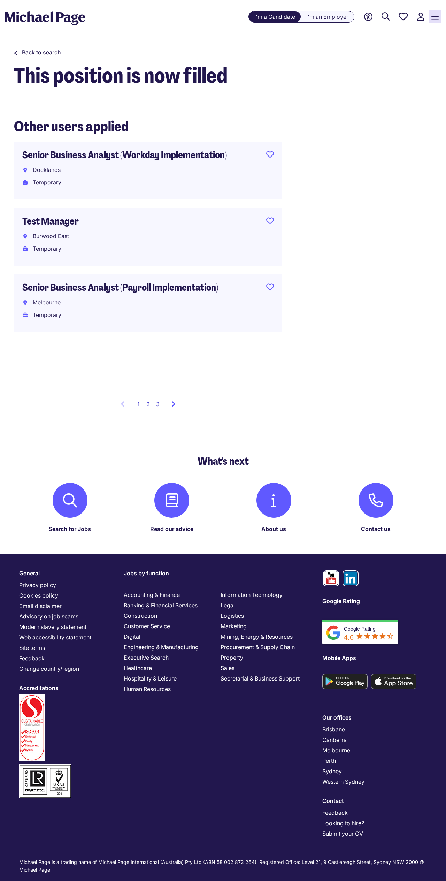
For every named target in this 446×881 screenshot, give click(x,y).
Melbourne (336, 750)
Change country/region (49, 668)
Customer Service (147, 626)
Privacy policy (37, 585)
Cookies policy (38, 595)
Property (232, 657)
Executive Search (146, 657)
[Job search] (386, 17)
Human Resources (147, 688)
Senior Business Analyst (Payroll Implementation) (120, 287)
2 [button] (148, 404)
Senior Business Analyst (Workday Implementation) (124, 155)
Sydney (332, 771)
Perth (329, 760)
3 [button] (158, 404)
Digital (132, 636)
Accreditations (39, 687)
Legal (228, 605)
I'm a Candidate (274, 16)
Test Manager (50, 221)
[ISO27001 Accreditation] (45, 767)
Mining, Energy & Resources (257, 636)
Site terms (32, 647)
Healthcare (138, 667)
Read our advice (171, 528)
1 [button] (140, 406)
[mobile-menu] (435, 16)
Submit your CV (342, 833)
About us (273, 528)
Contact (333, 800)
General (29, 573)
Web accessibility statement (55, 637)
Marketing (234, 626)
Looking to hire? (343, 823)
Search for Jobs (70, 528)
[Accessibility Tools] (368, 17)
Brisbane (333, 729)
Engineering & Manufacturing (161, 647)
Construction (140, 615)
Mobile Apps (339, 657)
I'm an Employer (327, 16)
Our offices (337, 717)
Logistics (232, 615)
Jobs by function (146, 573)
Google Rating (341, 601)
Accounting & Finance (152, 594)
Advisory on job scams (48, 616)
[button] (37, 52)
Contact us (376, 528)
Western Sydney (343, 781)
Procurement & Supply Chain (258, 647)
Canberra (334, 739)
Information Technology (252, 594)
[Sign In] (420, 17)
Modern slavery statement (52, 626)
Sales (227, 667)
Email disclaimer (40, 605)
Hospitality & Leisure (150, 678)
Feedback (32, 658)
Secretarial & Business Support (260, 678)
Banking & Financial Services (161, 605)
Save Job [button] (270, 155)
